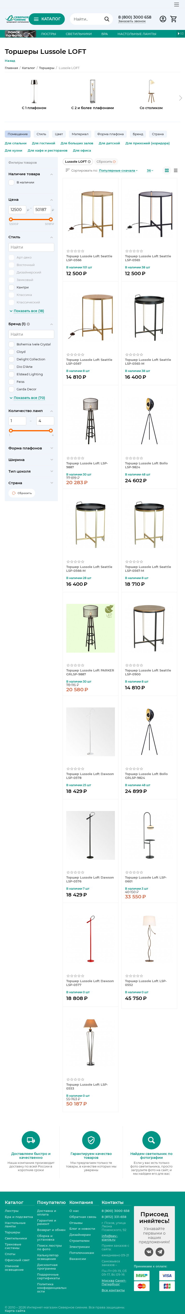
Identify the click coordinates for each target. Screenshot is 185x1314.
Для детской (109, 143)
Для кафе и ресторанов (47, 150)
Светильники (16, 1238)
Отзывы (76, 1223)
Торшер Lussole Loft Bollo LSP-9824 (146, 465)
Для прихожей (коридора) (148, 143)
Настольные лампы (15, 1224)
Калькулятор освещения (48, 1257)
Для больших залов (77, 143)
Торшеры (12, 1232)
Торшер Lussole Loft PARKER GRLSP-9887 (90, 672)
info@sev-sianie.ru (110, 1237)
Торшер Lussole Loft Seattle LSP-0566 (89, 258)
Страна (158, 134)
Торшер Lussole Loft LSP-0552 (146, 983)
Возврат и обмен (51, 1230)
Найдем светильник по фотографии (151, 1156)
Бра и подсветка (19, 1217)
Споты (10, 1254)
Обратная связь (82, 1217)
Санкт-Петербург (114, 1282)
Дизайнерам (80, 1235)
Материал (80, 134)
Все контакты (113, 1290)
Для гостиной (43, 143)
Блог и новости (82, 1228)
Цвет (59, 134)
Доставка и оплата (46, 1212)
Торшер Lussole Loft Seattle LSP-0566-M (89, 569)
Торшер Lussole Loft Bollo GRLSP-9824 (146, 776)
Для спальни (15, 143)
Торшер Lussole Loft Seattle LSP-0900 (148, 672)
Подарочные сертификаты (48, 1276)
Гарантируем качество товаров (91, 1156)
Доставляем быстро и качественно (31, 1156)
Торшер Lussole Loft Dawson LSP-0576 (90, 879)
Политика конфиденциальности (51, 1287)
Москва (108, 1280)
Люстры (12, 1211)
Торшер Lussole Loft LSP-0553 (87, 1086)
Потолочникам (81, 1253)
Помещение (18, 134)
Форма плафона (110, 134)
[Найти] (107, 19)
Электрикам (79, 1247)
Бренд (138, 134)
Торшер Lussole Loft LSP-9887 (87, 465)
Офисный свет (17, 1260)
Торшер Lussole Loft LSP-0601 (146, 879)
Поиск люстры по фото (49, 1247)
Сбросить (104, 161)
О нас (74, 1211)
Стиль (41, 134)
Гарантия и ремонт (46, 1222)
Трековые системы (13, 1246)
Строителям (79, 1241)
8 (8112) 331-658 (114, 1217)
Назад (10, 61)
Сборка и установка (45, 1237)
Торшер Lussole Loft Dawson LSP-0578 (90, 776)
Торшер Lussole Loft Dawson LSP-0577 (90, 983)
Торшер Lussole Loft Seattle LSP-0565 (148, 258)
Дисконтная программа (47, 1266)
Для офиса (82, 150)
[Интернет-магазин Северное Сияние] (17, 19)
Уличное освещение (14, 1268)
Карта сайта (15, 1311)
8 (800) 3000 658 (134, 17)
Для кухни (13, 150)
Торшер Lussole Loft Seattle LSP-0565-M (148, 361)
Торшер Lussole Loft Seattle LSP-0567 (89, 361)
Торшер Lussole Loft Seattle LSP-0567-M (148, 569)
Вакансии (77, 1259)
